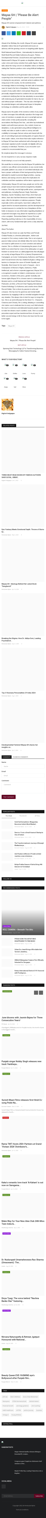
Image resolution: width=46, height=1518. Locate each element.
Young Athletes (16, 1415)
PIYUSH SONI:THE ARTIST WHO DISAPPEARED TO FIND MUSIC (25, 940)
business (39, 1410)
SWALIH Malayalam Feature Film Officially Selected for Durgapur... (29, 961)
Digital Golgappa (11, 27)
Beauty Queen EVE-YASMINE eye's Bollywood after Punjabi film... (18, 1376)
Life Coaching (35, 1406)
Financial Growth (8, 1406)
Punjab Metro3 (6, 1068)
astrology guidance (22, 1406)
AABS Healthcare (8, 1410)
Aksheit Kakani (34, 1401)
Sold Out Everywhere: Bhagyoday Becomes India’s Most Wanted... (26, 823)
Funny (33, 373)
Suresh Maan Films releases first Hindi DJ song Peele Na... (22, 1101)
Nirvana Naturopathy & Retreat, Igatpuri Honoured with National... (20, 1338)
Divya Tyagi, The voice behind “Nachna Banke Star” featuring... (20, 1299)
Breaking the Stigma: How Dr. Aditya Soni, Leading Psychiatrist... (21, 639)
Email (4, 771)
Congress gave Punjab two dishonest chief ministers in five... (28, 1462)
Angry (6, 387)
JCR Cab (5, 1397)
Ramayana (6, 1401)
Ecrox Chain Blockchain (30, 1397)
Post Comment (8, 797)
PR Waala (4, 1024)
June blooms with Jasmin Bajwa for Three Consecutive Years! (22, 1019)
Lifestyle (4, 10)
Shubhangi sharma (7, 1227)
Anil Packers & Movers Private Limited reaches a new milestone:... (28, 855)
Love (24, 373)
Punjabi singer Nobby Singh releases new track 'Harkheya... (21, 1062)
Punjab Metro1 (6, 1189)
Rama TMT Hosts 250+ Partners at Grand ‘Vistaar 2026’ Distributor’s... (22, 1145)
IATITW (18, 1410)
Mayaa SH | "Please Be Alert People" (23, 341)
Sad (15, 387)
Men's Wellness (15, 1397)
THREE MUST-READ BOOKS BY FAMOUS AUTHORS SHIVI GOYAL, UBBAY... (21, 476)
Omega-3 (5, 1415)
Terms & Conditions (22, 1510)
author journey (28, 1410)
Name (4, 762)
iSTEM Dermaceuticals (19, 1401)
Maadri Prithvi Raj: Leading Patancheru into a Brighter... (29, 1472)
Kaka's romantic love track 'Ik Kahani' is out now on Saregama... (22, 1184)
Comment (5, 781)
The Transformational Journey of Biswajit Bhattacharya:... (29, 844)
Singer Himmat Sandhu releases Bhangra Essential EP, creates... (27, 1453)
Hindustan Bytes (6, 535)
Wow (24, 387)
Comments (6, 757)
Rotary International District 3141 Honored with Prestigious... (29, 972)
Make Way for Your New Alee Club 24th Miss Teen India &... (23, 1222)
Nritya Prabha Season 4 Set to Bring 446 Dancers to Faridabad (28, 866)
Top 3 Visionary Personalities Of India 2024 (18, 693)
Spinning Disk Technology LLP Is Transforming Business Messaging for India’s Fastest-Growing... (23, 350)
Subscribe (39, 1496)
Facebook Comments (20, 757)
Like (6, 373)
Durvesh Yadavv (19, 848)
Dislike (15, 373)
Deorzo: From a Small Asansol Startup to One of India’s (29, 834)
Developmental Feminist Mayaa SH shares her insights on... (20, 746)
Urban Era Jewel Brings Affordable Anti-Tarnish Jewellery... (28, 951)
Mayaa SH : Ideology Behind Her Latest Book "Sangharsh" (19, 585)
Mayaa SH (11, 326)
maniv (16, 869)
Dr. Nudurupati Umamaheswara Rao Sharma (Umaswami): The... (23, 1261)
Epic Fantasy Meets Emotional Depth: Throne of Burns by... (23, 530)
